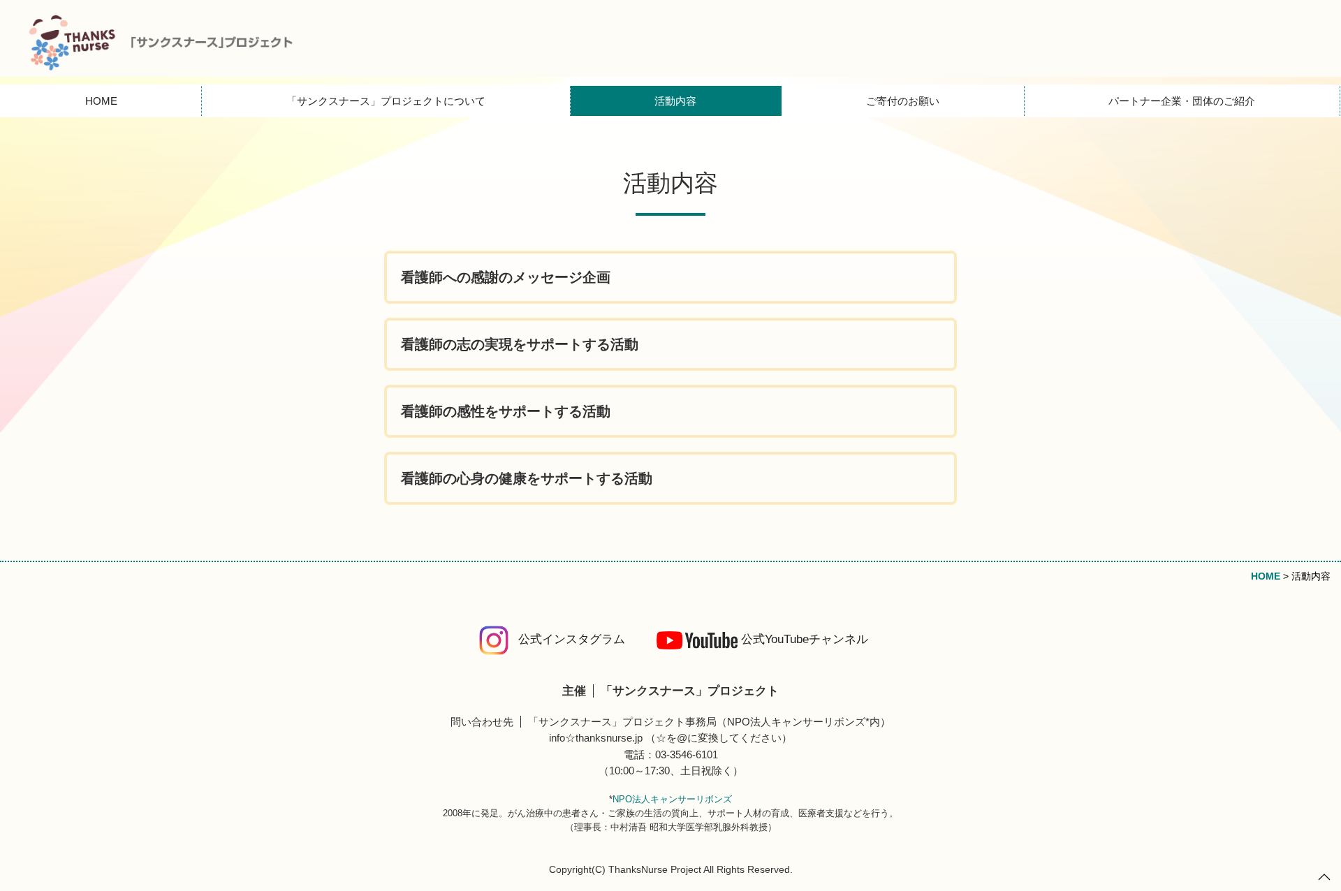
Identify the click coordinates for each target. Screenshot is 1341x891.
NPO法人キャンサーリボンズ (672, 799)
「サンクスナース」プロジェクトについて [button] (385, 101)
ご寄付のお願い (902, 101)
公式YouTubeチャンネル (804, 639)
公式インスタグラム (571, 639)
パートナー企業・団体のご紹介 (1181, 101)
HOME (101, 101)
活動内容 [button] (675, 101)
